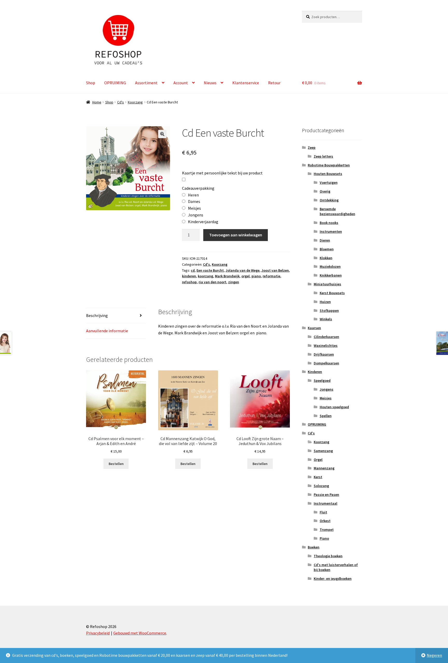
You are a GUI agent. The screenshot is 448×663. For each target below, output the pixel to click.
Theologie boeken (328, 556)
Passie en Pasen (326, 494)
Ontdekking (329, 200)
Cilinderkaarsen (326, 336)
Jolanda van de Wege (243, 270)
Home (96, 102)
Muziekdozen (330, 266)
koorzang (205, 276)
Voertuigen (329, 182)
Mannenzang (324, 468)
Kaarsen (314, 328)
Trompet (327, 529)
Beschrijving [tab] (97, 315)
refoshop (189, 282)
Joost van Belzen (275, 270)
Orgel (318, 459)
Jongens (326, 389)
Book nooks (329, 222)
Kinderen (315, 371)
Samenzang (323, 450)
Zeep (312, 147)
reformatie (271, 276)
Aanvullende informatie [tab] (107, 330)
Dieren (325, 240)
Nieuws (210, 82)
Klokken (326, 258)
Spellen (326, 415)
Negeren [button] (434, 655)
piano (256, 276)
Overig (325, 191)
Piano (324, 538)
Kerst (318, 477)
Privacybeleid (98, 633)
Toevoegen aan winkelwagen (235, 234)
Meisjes (326, 398)
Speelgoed (322, 380)
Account (180, 82)
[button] (162, 134)
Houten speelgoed (334, 407)
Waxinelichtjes (326, 345)
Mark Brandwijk (227, 276)
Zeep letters (323, 156)
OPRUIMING (115, 82)
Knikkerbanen (331, 275)
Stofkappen (329, 310)
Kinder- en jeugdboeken (333, 578)
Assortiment (146, 82)
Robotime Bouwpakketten (329, 165)
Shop (90, 82)
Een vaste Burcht (210, 270)
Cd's (120, 102)
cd (193, 270)
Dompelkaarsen (326, 363)
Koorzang (135, 102)
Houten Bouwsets (328, 173)
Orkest (325, 520)
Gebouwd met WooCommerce (139, 633)
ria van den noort (212, 282)
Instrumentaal (325, 503)
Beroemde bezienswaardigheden (337, 211)
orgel (245, 276)
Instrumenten (331, 231)
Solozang (321, 485)
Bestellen (116, 463)
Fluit (323, 512)
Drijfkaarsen (324, 354)
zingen (233, 282)
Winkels (326, 319)
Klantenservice (245, 82)
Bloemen (327, 249)
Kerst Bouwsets (332, 293)
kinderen (189, 276)
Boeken (313, 547)
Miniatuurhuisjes (327, 284)
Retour (274, 82)
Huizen (325, 301)
